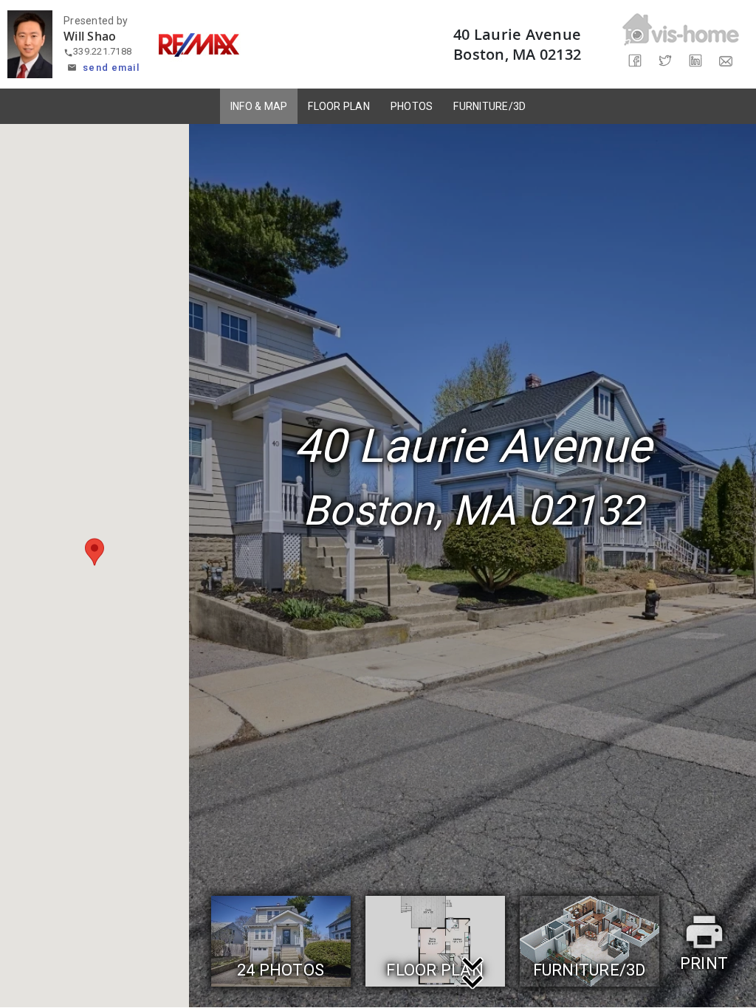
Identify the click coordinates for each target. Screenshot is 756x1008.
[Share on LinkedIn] (696, 61)
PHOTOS (412, 106)
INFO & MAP (259, 106)
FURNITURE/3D (489, 106)
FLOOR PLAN (339, 106)
